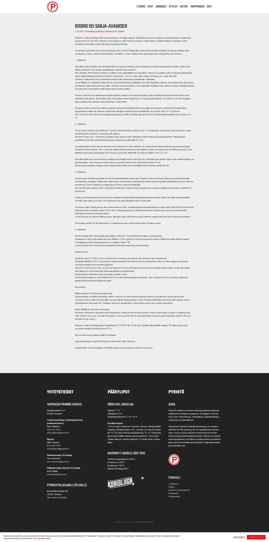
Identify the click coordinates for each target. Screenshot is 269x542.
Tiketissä (131, 341)
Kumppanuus (198, 6)
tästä (150, 348)
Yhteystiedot (174, 496)
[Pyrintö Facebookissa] (132, 516)
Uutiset (184, 6)
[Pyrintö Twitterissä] (135, 516)
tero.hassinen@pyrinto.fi (58, 461)
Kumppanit (173, 493)
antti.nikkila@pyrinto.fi (57, 474)
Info (209, 6)
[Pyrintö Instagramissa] (136, 516)
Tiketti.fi (111, 426)
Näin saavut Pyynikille (57, 497)
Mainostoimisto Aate (145, 522)
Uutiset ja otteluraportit (179, 490)
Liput (150, 6)
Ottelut (173, 6)
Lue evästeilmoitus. (42, 538)
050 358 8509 (54, 445)
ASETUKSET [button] (239, 537)
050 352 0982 (54, 429)
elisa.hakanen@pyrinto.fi (58, 433)
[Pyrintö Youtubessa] (133, 516)
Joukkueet (161, 6)
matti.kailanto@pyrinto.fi (58, 449)
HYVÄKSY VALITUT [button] (256, 537)
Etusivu (141, 6)
